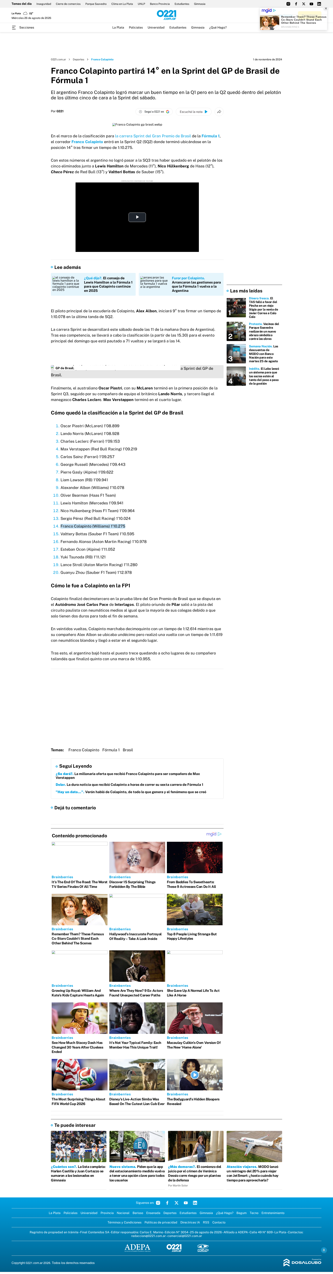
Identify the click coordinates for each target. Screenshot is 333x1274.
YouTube (185, 1203)
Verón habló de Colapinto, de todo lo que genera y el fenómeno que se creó (131, 792)
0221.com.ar (58, 59)
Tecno (254, 1213)
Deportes (78, 59)
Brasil (128, 750)
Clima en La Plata (122, 3)
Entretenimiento (273, 1213)
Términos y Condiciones (124, 1222)
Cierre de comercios (68, 3)
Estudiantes (182, 3)
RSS (206, 1222)
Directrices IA (190, 1222)
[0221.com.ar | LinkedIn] (319, 4)
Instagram (158, 1203)
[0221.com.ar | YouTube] (311, 4)
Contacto (218, 1222)
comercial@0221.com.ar (184, 1236)
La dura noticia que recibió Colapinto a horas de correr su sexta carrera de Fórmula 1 (129, 785)
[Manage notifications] (324, 1250)
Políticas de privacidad (161, 1222)
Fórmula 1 (211, 136)
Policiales (136, 27)
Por (57, 111)
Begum (241, 1213)
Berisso (138, 1213)
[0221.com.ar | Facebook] (296, 4)
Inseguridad (43, 3)
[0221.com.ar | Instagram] (288, 4)
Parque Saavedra (96, 3)
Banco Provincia (160, 3)
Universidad (156, 27)
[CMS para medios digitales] (302, 1263)
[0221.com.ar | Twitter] (303, 4)
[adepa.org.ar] (137, 1248)
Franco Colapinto (83, 750)
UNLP (141, 3)
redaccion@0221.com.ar (148, 1236)
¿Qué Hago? (218, 27)
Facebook (167, 1203)
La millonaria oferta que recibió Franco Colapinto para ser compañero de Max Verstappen (128, 776)
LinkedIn (195, 1203)
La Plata (118, 27)
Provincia (107, 1213)
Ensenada (153, 1213)
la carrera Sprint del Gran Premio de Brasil (153, 136)
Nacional (123, 1213)
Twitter (176, 1203)
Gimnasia (199, 3)
